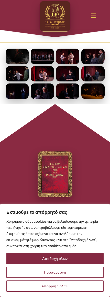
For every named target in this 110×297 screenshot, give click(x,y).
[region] (55, 250)
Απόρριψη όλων (54, 286)
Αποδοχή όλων (55, 259)
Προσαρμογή (55, 272)
